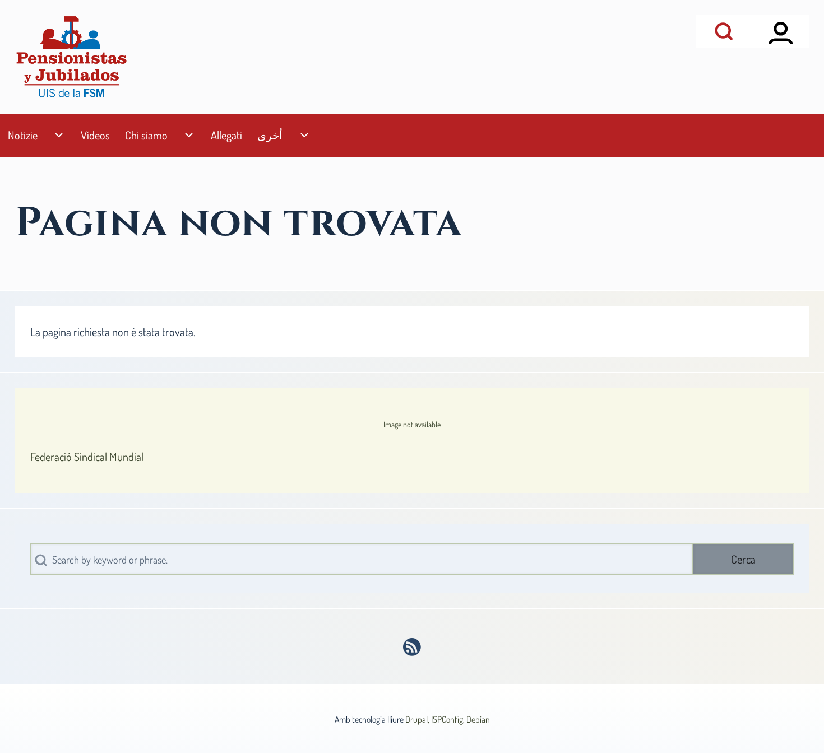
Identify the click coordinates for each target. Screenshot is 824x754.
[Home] (71, 57)
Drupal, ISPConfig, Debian (447, 719)
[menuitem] (22, 135)
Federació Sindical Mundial (86, 456)
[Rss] (412, 647)
